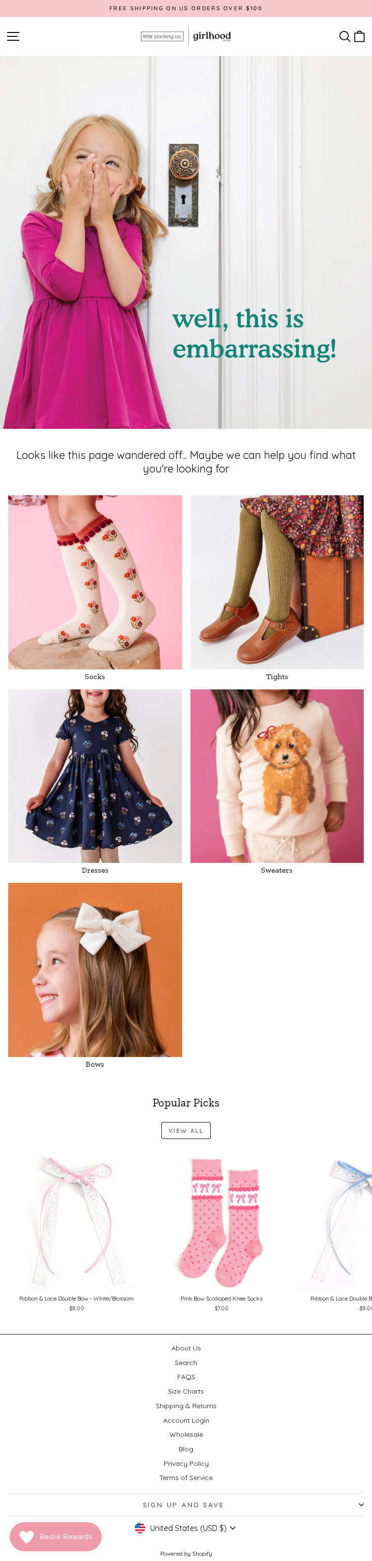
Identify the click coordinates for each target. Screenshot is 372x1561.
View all (186, 1130)
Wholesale (186, 1434)
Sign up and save (184, 1504)
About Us (186, 1348)
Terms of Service (186, 1477)
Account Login (186, 1420)
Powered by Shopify (186, 1553)
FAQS (186, 1376)
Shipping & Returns (186, 1405)
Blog (186, 1449)
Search (186, 1362)
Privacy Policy (186, 1463)
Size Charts (186, 1391)
